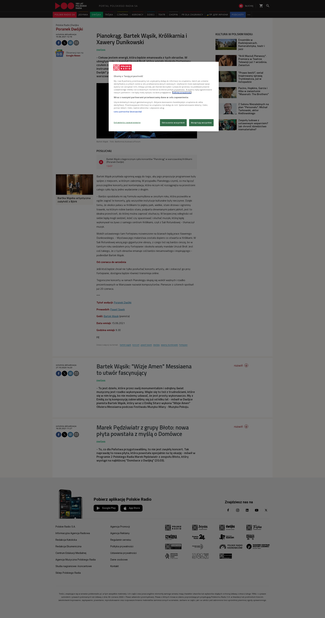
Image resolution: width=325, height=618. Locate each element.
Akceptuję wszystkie (201, 122)
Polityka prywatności (181, 92)
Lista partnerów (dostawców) (128, 111)
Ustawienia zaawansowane (127, 122)
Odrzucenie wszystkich (173, 122)
